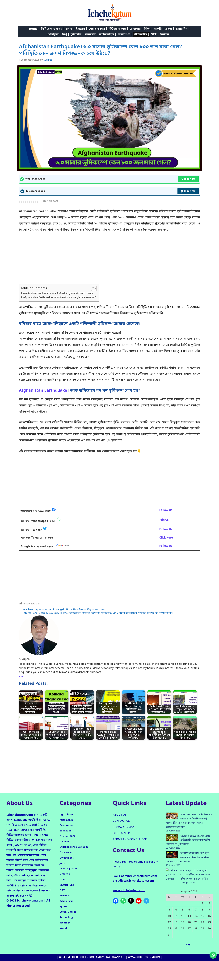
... (21, 675)
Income (64, 841)
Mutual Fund (67, 885)
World (63, 928)
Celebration (66, 825)
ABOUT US (119, 815)
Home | (34, 29)
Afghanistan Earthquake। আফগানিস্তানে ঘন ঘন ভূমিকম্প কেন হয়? (59, 297)
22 (202, 922)
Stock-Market (68, 912)
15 (202, 916)
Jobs (62, 863)
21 (196, 922)
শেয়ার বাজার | (98, 29)
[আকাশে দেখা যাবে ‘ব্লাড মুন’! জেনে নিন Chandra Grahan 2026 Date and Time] (172, 855)
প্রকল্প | (169, 29)
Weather (65, 922)
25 (175, 929)
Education (66, 830)
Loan (62, 879)
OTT (62, 890)
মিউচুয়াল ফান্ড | (118, 29)
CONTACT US (121, 821)
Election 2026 (68, 836)
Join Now (189, 179)
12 (182, 916)
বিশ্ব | (65, 34)
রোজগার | (136, 29)
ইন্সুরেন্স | (81, 29)
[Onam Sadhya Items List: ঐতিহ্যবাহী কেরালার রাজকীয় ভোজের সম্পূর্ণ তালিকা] (172, 838)
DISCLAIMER (121, 833)
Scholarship (66, 901)
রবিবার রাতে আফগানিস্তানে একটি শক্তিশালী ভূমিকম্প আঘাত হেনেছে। (58, 293)
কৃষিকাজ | (77, 34)
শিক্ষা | (148, 29)
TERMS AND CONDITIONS (130, 839)
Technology (66, 917)
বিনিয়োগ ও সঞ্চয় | (53, 29)
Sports (63, 906)
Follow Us (165, 546)
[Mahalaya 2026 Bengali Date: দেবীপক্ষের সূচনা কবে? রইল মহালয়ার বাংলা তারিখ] (172, 876)
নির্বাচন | (166, 34)
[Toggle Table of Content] (92, 288)
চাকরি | (159, 29)
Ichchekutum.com (30, 901)
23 (209, 922)
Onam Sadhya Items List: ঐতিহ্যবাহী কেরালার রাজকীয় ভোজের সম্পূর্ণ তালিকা (188, 840)
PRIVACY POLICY (124, 827)
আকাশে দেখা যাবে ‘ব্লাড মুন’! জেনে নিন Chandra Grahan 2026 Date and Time (188, 857)
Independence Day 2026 (74, 847)
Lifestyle (65, 874)
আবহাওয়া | (125, 34)
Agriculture (66, 814)
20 (189, 922)
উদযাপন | (91, 34)
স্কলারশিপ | (183, 29)
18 (175, 922)
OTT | (155, 34)
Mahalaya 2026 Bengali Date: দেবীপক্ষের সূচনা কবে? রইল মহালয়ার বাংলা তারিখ (195, 875)
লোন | (70, 29)
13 (189, 916)
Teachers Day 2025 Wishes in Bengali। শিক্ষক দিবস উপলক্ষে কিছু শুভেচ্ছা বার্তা (64, 609)
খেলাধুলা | (54, 34)
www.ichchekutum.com (129, 890)
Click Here (166, 538)
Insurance (66, 852)
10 (169, 916)
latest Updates (68, 868)
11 (175, 916)
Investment (67, 858)
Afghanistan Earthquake (43, 390)
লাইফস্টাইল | (107, 34)
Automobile (66, 820)
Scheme (64, 895)
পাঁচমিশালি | (141, 34)
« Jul (187, 945)
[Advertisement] (109, 260)
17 (169, 922)
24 (169, 929)
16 (209, 916)
